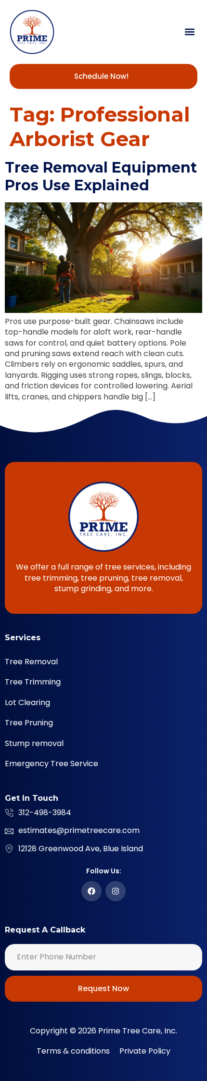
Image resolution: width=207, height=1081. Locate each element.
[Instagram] (115, 891)
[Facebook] (91, 891)
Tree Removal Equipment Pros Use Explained (101, 176)
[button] (189, 32)
